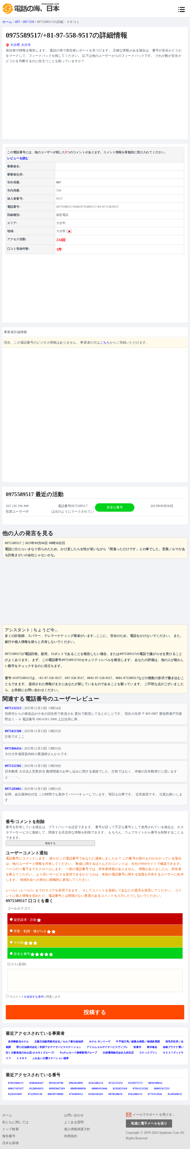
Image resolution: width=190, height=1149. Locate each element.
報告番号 (9, 1136)
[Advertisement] (95, 103)
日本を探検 (10, 1143)
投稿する (95, 1012)
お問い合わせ (74, 1115)
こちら (105, 342)
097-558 (28, 22)
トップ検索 (10, 1129)
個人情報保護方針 (77, 1129)
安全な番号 (22, 954)
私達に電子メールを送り (149, 1123)
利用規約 (70, 1136)
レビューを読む (17, 158)
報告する (50, 843)
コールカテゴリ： (20, 908)
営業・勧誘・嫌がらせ (30, 931)
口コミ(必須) (16, 964)
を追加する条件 (34, 996)
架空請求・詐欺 (25, 920)
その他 (18, 942)
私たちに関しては (15, 1122)
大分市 (26, 45)
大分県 (14, 45)
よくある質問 (74, 1122)
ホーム (7, 22)
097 (17, 22)
